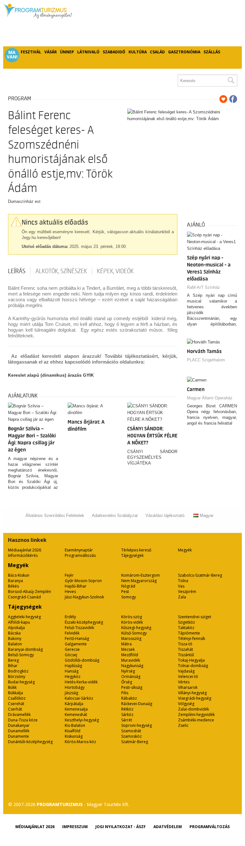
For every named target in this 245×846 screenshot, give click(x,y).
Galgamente (76, 644)
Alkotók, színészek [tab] (61, 271)
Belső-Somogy (21, 655)
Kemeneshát (76, 714)
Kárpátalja (74, 703)
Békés (13, 586)
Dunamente (18, 736)
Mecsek (128, 649)
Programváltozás (80, 555)
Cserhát (15, 709)
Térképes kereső (136, 550)
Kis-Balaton (75, 725)
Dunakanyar (19, 725)
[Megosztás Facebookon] (233, 99)
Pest (125, 591)
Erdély (70, 616)
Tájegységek (132, 555)
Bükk (12, 687)
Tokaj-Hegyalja (191, 660)
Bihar (13, 665)
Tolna (183, 580)
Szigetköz (186, 622)
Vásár (50, 52)
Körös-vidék (132, 622)
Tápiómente (189, 633)
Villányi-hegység (192, 693)
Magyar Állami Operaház (210, 398)
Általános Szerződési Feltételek (55, 515)
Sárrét (126, 720)
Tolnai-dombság (193, 665)
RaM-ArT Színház (203, 287)
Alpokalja (16, 627)
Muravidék (130, 660)
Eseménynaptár (79, 550)
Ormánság (130, 676)
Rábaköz (129, 698)
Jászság (71, 693)
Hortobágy (75, 687)
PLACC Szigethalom (206, 360)
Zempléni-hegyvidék (196, 714)
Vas (181, 586)
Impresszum (75, 826)
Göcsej (71, 655)
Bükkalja (15, 693)
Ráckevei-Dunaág (136, 703)
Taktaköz (186, 627)
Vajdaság (186, 671)
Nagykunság (132, 665)
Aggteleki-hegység (24, 616)
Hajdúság (73, 665)
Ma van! (12, 54)
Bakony (14, 638)
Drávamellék (19, 714)
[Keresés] (230, 80)
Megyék (185, 550)
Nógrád (128, 586)
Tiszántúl (186, 655)
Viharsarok (187, 687)
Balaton (15, 644)
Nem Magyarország (139, 580)
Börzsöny (16, 676)
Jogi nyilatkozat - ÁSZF (120, 826)
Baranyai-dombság (25, 649)
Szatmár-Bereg (134, 741)
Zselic (183, 725)
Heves (70, 591)
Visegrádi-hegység (194, 698)
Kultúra (138, 52)
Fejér (69, 575)
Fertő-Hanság (77, 638)
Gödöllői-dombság (82, 660)
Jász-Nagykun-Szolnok (84, 597)
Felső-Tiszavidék (79, 627)
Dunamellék (18, 731)
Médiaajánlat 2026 (24, 550)
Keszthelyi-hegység (82, 720)
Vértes (183, 682)
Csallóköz (17, 698)
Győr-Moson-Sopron (83, 580)
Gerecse (72, 649)
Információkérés (23, 555)
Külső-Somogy (134, 633)
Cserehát (16, 703)
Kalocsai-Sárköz (79, 698)
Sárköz (127, 714)
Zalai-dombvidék (193, 709)
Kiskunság (74, 736)
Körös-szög (131, 616)
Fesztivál (31, 52)
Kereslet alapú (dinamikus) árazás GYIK (51, 375)
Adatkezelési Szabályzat (115, 515)
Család (157, 52)
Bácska (14, 633)
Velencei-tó (188, 676)
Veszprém (187, 591)
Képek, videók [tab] (115, 271)
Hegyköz (72, 676)
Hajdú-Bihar (75, 586)
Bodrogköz (18, 671)
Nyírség (128, 671)
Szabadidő (114, 52)
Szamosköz (131, 736)
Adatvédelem (167, 826)
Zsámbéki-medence (196, 720)
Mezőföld (129, 655)
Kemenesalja (76, 709)
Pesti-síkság (131, 687)
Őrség (126, 682)
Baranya (15, 580)
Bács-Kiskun (18, 575)
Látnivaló (88, 52)
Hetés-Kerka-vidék (81, 682)
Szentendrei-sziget (194, 616)
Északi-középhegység (84, 622)
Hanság (71, 671)
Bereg (13, 660)
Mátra (126, 644)
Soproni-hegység (136, 725)
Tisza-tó (185, 644)
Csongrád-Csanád (24, 597)
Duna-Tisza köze (23, 720)
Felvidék (72, 633)
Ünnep (67, 52)
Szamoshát (131, 731)
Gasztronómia (184, 52)
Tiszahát (185, 649)
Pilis (124, 693)
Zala (182, 597)
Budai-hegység (21, 682)
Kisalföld (72, 731)
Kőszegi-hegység (136, 627)
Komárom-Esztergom (140, 575)
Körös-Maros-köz (80, 741)
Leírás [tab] (17, 271)
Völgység (186, 703)
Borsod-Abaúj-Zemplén (29, 591)
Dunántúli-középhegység (30, 741)
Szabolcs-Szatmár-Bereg (200, 575)
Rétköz (127, 709)
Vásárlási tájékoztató (164, 515)
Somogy (128, 597)
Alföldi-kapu (19, 622)
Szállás (212, 52)
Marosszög (131, 638)
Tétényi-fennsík (191, 638)
